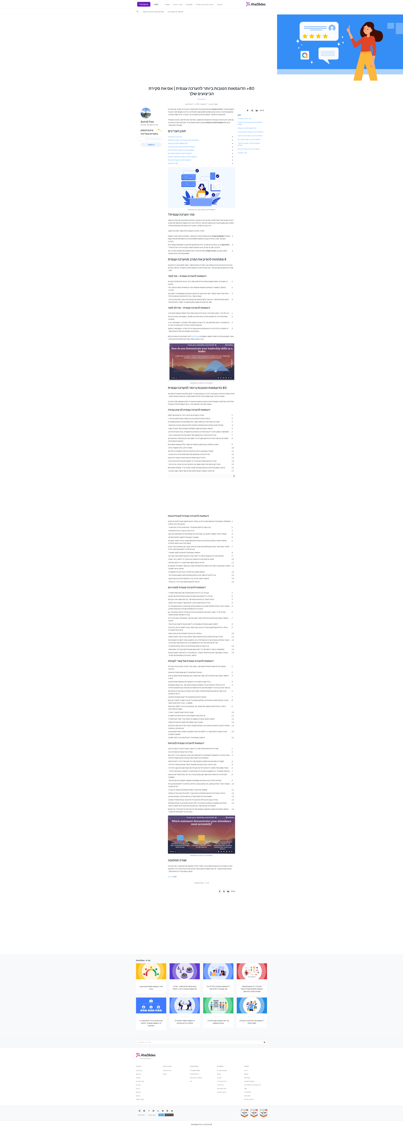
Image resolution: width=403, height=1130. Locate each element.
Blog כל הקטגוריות (175, 12)
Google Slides (195, 1070)
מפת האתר (141, 1115)
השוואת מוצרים (222, 1070)
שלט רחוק (247, 1096)
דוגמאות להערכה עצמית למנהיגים (249, 139)
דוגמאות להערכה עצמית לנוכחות (249, 149)
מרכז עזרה (220, 1085)
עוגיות (138, 1088)
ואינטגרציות (194, 1066)
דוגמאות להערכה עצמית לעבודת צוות (250, 136)
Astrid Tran (147, 121)
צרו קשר (138, 1074)
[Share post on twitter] (252, 110)
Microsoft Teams (196, 1078)
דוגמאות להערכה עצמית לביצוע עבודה (251, 132)
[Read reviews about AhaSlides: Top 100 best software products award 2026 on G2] (263, 1113)
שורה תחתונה (242, 153)
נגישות (138, 1096)
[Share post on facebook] (247, 110)
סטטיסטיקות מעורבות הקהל (153, 12)
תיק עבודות (201, 99)
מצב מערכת (152, 1115)
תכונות (219, 4)
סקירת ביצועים (199, 883)
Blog (219, 1074)
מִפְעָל (167, 4)
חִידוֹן (245, 1070)
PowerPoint (194, 1074)
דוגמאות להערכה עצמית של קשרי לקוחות (249, 144)
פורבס (170, 876)
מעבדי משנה (140, 1099)
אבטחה (138, 1092)
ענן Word (247, 1078)
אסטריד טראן (213, 104)
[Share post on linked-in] (257, 110)
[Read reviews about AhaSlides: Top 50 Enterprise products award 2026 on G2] (244, 1113)
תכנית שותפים (221, 1088)
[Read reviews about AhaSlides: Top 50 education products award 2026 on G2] (254, 1113)
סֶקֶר (245, 1088)
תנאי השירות (140, 1081)
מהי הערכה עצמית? (244, 118)
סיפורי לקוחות (221, 1092)
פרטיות (138, 1085)
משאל (246, 1074)
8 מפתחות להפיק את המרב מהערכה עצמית (250, 123)
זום (191, 1081)
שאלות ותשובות (249, 1081)
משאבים (189, 4)
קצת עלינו (139, 1070)
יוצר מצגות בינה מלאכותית (252, 1085)
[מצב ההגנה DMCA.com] (166, 1114)
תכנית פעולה (167, 1070)
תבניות (219, 1078)
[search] (137, 11)
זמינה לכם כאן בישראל (204, 4)
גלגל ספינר (247, 1092)
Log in (156, 4)
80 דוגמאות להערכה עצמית (247, 128)
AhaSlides (195, 336)
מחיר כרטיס (177, 4)
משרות (138, 1078)
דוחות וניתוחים (249, 1099)
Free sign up (143, 4)
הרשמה (151, 144)
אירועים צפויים (222, 1081)
